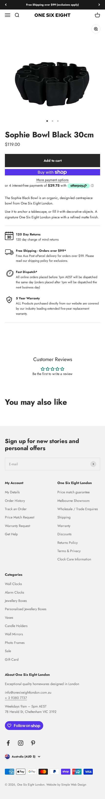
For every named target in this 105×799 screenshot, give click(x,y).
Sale (8, 650)
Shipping (64, 517)
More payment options (52, 179)
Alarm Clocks (14, 592)
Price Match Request (19, 517)
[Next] (99, 4)
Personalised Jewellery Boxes (25, 609)
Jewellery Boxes (16, 600)
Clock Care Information (74, 559)
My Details (12, 492)
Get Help (11, 534)
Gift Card (12, 659)
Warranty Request (17, 525)
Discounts (64, 534)
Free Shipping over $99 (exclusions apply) (52, 5)
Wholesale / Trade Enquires (77, 508)
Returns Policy (67, 542)
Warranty (63, 525)
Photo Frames (15, 642)
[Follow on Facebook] (8, 743)
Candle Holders (16, 625)
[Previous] (6, 4)
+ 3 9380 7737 (16, 697)
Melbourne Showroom (73, 500)
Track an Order (16, 508)
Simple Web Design (73, 784)
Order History (15, 500)
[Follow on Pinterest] (33, 743)
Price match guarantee (73, 492)
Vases (9, 617)
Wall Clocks (13, 583)
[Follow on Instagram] (20, 743)
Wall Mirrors (14, 634)
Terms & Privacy (69, 550)
